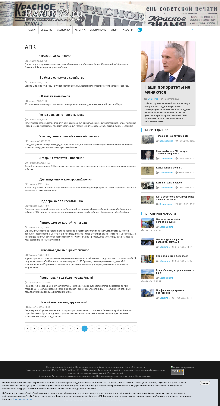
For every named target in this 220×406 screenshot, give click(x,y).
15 (127, 328)
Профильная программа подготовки (170, 291)
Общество (46, 30)
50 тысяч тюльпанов (54, 96)
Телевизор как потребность (172, 135)
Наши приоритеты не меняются (167, 89)
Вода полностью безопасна (172, 256)
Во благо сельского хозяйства (61, 77)
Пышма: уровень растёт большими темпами (170, 240)
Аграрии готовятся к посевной (61, 158)
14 (120, 328)
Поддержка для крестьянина (61, 201)
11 (99, 328)
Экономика (63, 30)
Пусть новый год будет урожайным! (66, 277)
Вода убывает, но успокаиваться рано (175, 271)
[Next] (135, 329)
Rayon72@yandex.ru (135, 367)
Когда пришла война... (169, 167)
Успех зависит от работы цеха (61, 115)
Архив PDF (128, 30)
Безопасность (98, 30)
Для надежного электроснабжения (65, 179)
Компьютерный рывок (169, 182)
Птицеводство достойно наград (63, 222)
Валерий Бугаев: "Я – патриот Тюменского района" (173, 152)
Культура (80, 30)
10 (92, 328)
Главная (31, 30)
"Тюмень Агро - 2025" (55, 56)
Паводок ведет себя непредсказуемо (168, 220)
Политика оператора (23, 399)
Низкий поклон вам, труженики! (63, 302)
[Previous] (28, 329)
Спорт (114, 30)
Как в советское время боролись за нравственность (175, 198)
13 (113, 328)
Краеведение (166, 141)
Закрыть (205, 383)
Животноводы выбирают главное (64, 250)
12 (106, 328)
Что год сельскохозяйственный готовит (69, 136)
